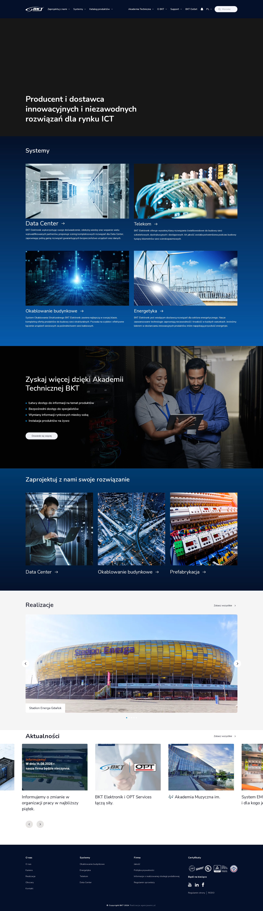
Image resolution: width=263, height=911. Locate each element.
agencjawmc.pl (148, 905)
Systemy (78, 9)
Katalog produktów (99, 9)
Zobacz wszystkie (223, 605)
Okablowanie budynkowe (51, 311)
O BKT (160, 9)
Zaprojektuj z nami (57, 9)
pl (207, 9)
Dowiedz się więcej (42, 435)
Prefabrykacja (185, 572)
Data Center (42, 223)
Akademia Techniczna (139, 9)
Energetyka (145, 311)
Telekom (142, 224)
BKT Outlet (191, 9)
